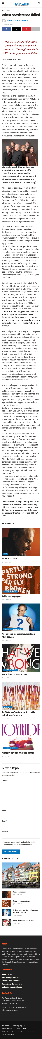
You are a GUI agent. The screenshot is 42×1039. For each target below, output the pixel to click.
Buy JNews (5, 1026)
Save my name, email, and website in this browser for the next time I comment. (19, 843)
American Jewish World (18, 21)
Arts (8, 11)
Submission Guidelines (11, 981)
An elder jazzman (9, 558)
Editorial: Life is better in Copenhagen (19, 883)
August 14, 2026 (9, 886)
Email (4, 821)
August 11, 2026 (7, 562)
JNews (9, 1032)
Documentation (7, 1028)
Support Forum (22, 1028)
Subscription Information (12, 984)
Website (5, 832)
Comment (6, 780)
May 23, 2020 (8, 24)
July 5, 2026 (6, 678)
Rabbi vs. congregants (12, 596)
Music (5, 554)
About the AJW (7, 974)
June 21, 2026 (6, 756)
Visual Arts (7, 707)
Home (3, 11)
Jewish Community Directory (12, 987)
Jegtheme (11, 1034)
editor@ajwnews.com (10, 1010)
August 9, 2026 (7, 599)
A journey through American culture (18, 753)
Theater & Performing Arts (13, 629)
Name (5, 810)
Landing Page (18, 1026)
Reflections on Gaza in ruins (14, 674)
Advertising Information (11, 978)
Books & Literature (10, 591)
